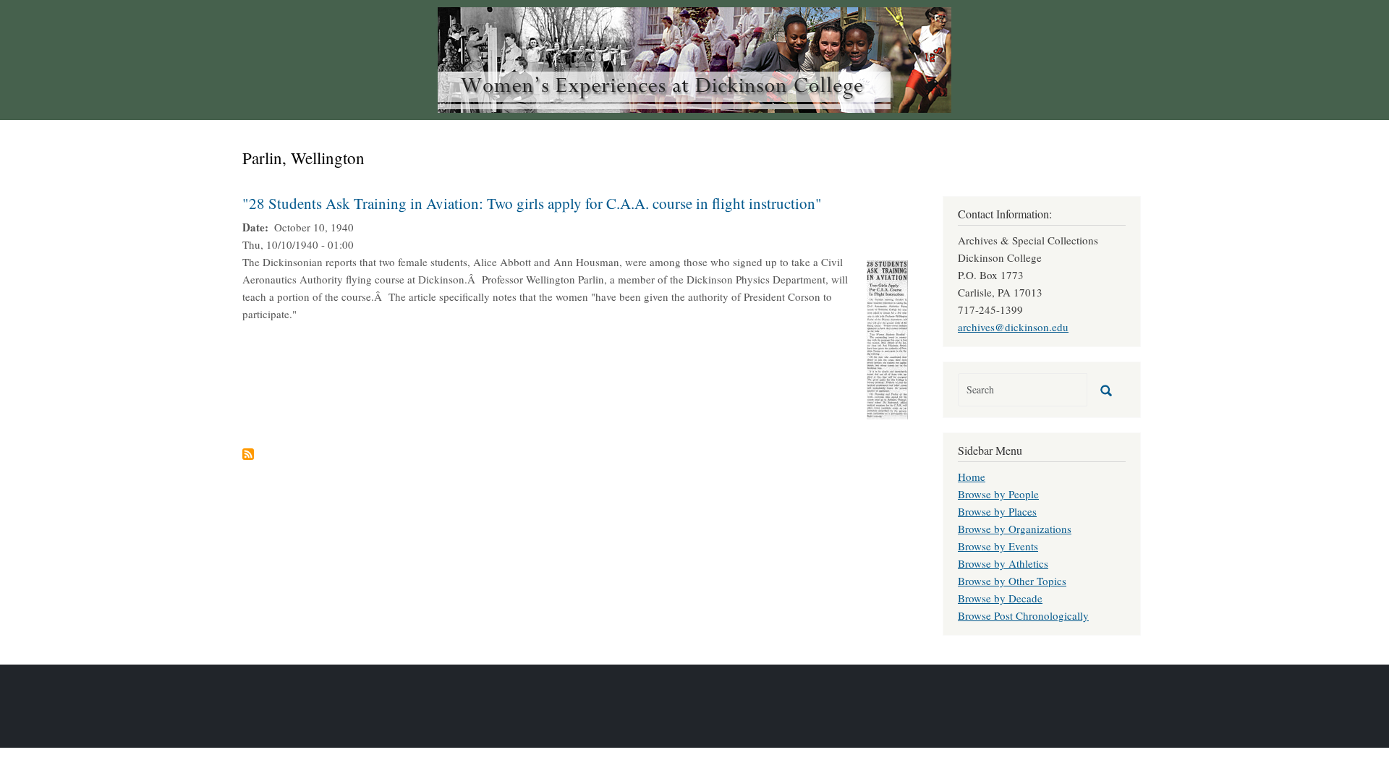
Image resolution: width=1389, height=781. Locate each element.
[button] (887, 337)
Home (971, 476)
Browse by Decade (1000, 598)
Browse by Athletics (1003, 563)
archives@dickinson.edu (1013, 327)
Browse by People (998, 494)
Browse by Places (997, 511)
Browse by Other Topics (1012, 580)
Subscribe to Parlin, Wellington (248, 454)
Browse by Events (998, 546)
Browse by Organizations (1014, 528)
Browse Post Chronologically (1023, 615)
